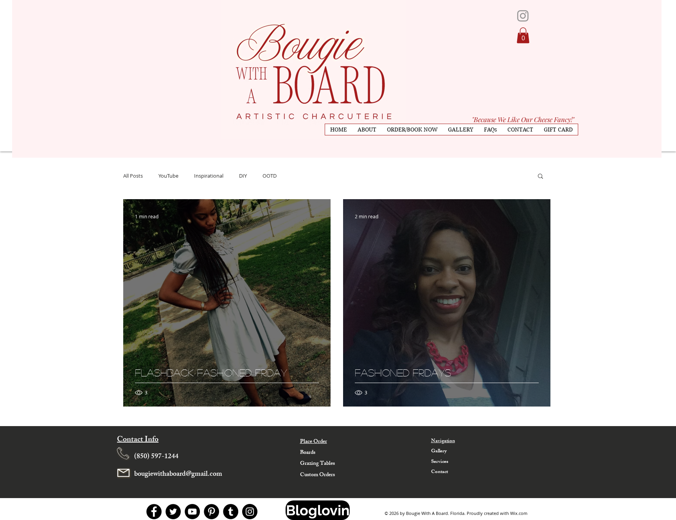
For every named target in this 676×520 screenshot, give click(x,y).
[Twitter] (173, 511)
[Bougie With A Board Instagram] (522, 15)
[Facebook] (154, 511)
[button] (523, 35)
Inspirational (208, 175)
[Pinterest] (211, 511)
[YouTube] (192, 511)
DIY (243, 175)
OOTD (269, 175)
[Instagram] (249, 511)
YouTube (168, 175)
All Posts (133, 175)
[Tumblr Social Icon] (230, 511)
